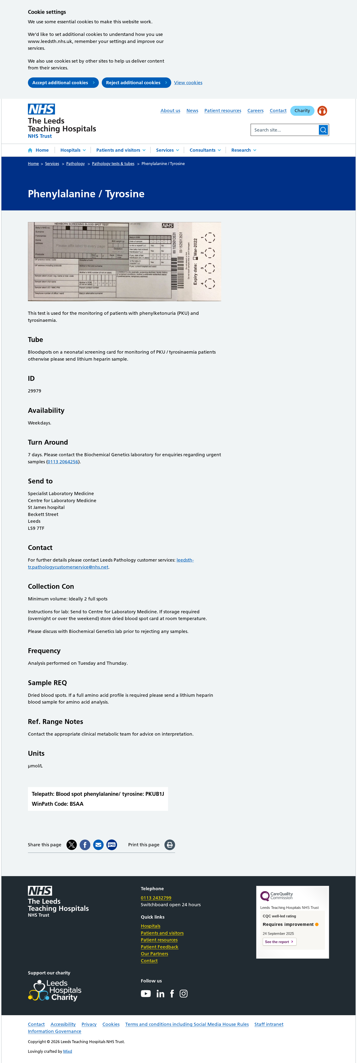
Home (42, 150)
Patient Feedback (159, 947)
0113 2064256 (63, 462)
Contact (278, 110)
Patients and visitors (118, 150)
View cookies (188, 82)
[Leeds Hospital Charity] (62, 991)
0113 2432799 (156, 898)
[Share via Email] (98, 844)
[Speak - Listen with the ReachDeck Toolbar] (322, 111)
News (192, 110)
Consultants (202, 150)
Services (165, 150)
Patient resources (222, 110)
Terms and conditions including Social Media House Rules (187, 1024)
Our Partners (154, 953)
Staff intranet (269, 1024)
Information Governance (54, 1031)
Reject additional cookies (133, 82)
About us (170, 110)
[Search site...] (284, 130)
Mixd (67, 1051)
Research (241, 150)
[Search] (323, 130)
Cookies (110, 1024)
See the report (277, 942)
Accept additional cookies (60, 82)
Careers (255, 110)
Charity (302, 110)
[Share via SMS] (111, 844)
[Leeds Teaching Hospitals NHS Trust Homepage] (62, 121)
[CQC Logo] (276, 900)
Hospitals (70, 150)
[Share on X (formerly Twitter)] (71, 844)
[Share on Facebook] (85, 844)
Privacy (89, 1024)
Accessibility (63, 1024)
